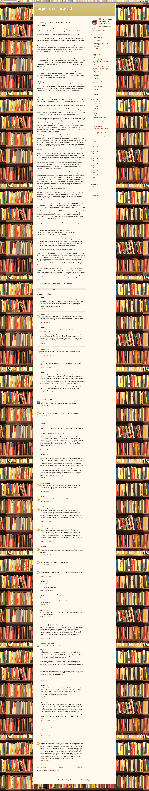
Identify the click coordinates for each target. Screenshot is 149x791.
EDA (94, 88)
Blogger (88, 780)
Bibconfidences (96, 49)
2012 (94, 163)
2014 (94, 158)
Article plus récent (41, 767)
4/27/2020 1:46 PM (45, 405)
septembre (97, 106)
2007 (94, 175)
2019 (94, 146)
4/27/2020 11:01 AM (45, 367)
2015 (94, 156)
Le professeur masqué (55, 8)
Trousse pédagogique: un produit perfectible (102, 129)
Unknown (42, 314)
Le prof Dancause (97, 37)
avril (95, 115)
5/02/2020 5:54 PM (45, 760)
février (96, 141)
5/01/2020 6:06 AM (45, 697)
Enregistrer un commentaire (45, 764)
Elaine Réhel (43, 483)
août (95, 108)
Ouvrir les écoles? (98, 126)
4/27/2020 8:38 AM (45, 322)
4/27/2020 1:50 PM (45, 415)
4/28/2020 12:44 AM (45, 554)
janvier (96, 143)
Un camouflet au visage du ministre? (103, 136)
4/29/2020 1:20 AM (45, 638)
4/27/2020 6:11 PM (45, 501)
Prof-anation (96, 75)
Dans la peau (96, 55)
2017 (94, 151)
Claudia (42, 560)
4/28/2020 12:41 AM (45, 541)
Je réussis (94, 189)
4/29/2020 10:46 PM (45, 680)
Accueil (61, 767)
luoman (78, 780)
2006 (94, 177)
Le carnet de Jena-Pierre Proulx (101, 67)
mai (95, 113)
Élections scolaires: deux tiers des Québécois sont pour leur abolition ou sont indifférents (101, 70)
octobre (96, 104)
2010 (94, 168)
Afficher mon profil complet (98, 30)
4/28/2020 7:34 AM (45, 564)
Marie (42, 506)
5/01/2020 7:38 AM (45, 720)
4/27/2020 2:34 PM (45, 449)
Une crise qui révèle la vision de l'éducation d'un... (102, 120)
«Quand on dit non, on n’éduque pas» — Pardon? (101, 61)
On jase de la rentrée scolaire (99, 39)
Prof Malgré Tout (97, 86)
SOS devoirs (95, 195)
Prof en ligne (95, 193)
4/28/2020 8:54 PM (45, 616)
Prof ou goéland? (97, 60)
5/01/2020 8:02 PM (45, 735)
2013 (94, 161)
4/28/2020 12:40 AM (45, 521)
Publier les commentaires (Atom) (52, 770)
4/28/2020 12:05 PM (45, 605)
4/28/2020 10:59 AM (45, 576)
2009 (94, 170)
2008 (94, 172)
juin (95, 111)
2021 (94, 97)
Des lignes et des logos (98, 44)
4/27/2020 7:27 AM (45, 309)
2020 (94, 99)
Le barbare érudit (97, 54)
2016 (94, 153)
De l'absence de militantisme (99, 77)
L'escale (94, 191)
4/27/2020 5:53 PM (45, 491)
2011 (94, 165)
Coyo (41, 547)
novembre (96, 101)
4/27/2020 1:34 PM (45, 394)
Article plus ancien (80, 767)
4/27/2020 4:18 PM (45, 478)
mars (95, 139)
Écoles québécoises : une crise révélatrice (101, 132)
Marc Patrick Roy (45, 399)
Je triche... (95, 82)
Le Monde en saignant (98, 81)
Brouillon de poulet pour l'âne (100, 43)
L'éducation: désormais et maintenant (103, 124)
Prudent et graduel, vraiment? (101, 117)
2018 (94, 149)
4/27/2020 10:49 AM (45, 355)
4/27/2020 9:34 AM (45, 344)
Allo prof (94, 187)
